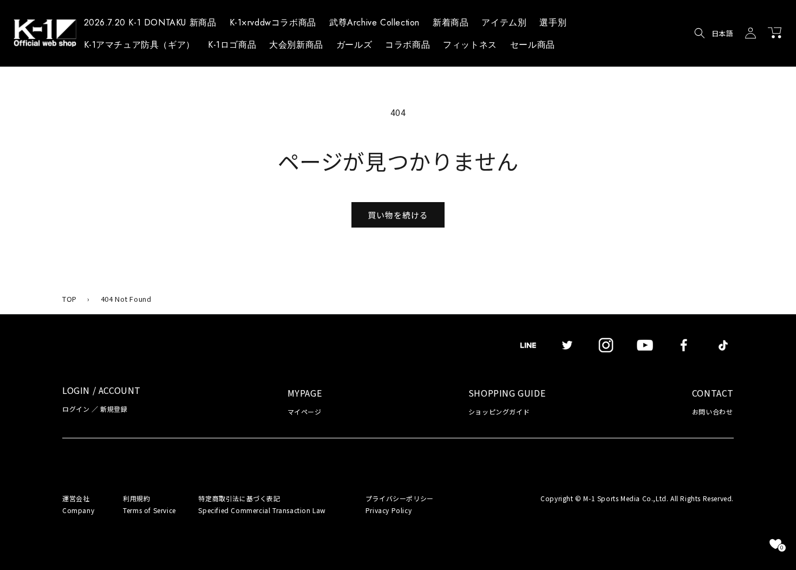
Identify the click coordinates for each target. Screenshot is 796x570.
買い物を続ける (398, 215)
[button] (504, 24)
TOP (69, 299)
